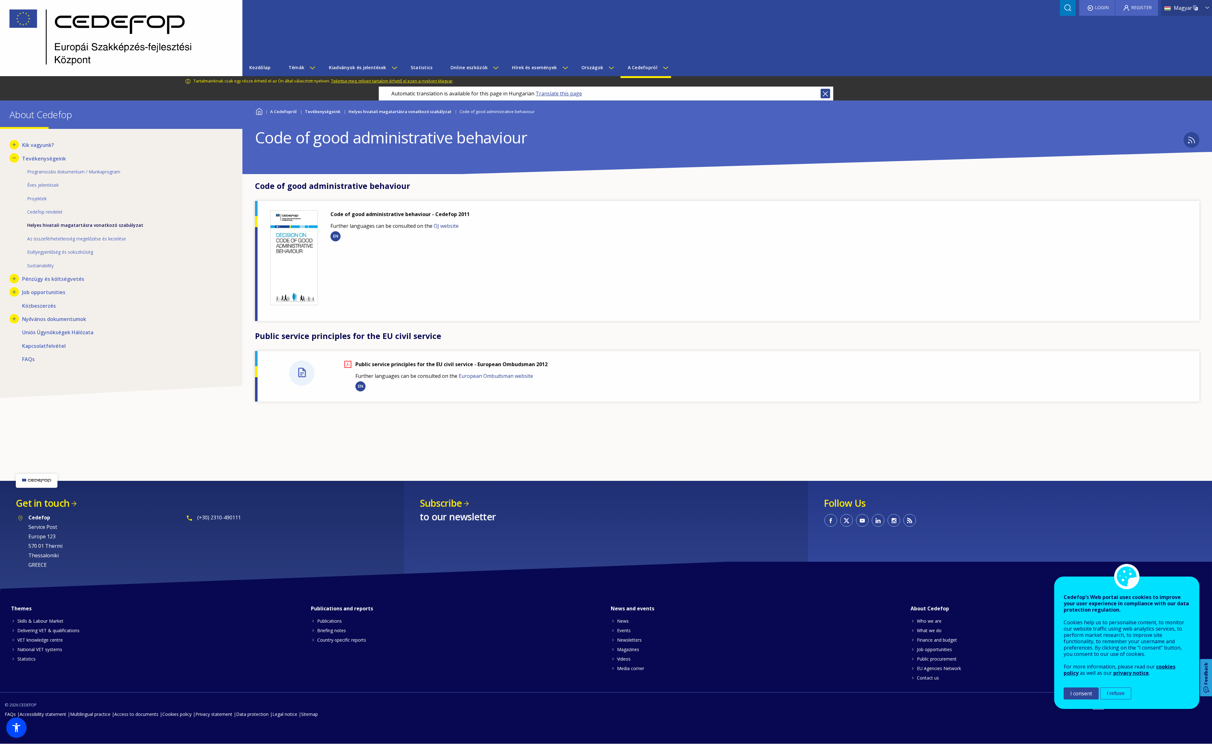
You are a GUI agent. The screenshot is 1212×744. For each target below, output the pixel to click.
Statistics (26, 659)
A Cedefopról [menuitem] (642, 67)
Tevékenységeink (322, 111)
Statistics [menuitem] (422, 67)
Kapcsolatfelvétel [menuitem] (44, 345)
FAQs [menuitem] (28, 359)
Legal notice (284, 714)
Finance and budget (937, 640)
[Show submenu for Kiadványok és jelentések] (394, 67)
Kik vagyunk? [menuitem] (38, 145)
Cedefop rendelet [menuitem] (44, 212)
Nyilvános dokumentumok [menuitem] (54, 319)
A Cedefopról (283, 111)
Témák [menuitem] (296, 67)
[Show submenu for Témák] (312, 67)
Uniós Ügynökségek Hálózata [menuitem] (57, 332)
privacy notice (1131, 672)
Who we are (929, 621)
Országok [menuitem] (592, 67)
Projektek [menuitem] (37, 199)
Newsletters (629, 640)
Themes (21, 608)
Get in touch (42, 503)
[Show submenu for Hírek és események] (565, 67)
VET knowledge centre (40, 640)
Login (1102, 7)
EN (335, 236)
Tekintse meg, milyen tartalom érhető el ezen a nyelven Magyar (392, 81)
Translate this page (559, 93)
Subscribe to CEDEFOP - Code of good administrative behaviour (1191, 140)
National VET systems (39, 649)
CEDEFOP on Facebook (830, 520)
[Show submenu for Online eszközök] (495, 67)
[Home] (116, 38)
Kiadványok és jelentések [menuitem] (357, 67)
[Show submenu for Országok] (611, 67)
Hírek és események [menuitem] (534, 67)
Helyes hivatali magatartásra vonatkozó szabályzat (399, 111)
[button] (16, 727)
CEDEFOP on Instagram (894, 520)
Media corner (630, 668)
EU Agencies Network (939, 668)
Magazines (628, 649)
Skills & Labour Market (40, 621)
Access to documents (136, 714)
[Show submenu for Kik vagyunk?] (14, 144)
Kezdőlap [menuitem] (259, 67)
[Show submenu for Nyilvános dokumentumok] (14, 319)
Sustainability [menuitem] (40, 266)
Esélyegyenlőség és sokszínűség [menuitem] (60, 252)
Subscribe (441, 503)
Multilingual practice (90, 714)
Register (1141, 7)
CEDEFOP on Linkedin (878, 520)
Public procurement (937, 659)
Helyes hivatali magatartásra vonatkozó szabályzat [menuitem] (85, 225)
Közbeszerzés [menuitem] (39, 305)
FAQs (10, 714)
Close (825, 93)
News (623, 621)
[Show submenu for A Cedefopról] (665, 67)
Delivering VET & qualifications (48, 630)
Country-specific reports (341, 640)
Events (624, 630)
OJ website (446, 225)
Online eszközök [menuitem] (469, 67)
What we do (929, 630)
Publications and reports (342, 608)
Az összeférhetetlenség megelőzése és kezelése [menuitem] (76, 239)
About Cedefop (930, 608)
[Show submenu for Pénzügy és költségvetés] (14, 278)
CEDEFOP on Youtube (862, 520)
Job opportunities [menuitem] (43, 292)
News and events (632, 608)
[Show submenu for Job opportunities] (14, 292)
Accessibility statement (43, 714)
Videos (624, 659)
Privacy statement (213, 714)
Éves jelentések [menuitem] (43, 185)
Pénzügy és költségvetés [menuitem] (53, 278)
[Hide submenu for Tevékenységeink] (14, 158)
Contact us (928, 678)
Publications (329, 621)
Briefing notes (331, 630)
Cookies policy (177, 714)
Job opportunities (934, 649)
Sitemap (309, 714)
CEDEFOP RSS (909, 520)
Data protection (252, 714)
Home (259, 111)
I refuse (1116, 693)
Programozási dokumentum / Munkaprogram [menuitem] (73, 172)
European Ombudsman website (496, 375)
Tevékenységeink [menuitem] (44, 158)
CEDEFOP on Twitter (846, 520)
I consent (1081, 693)
